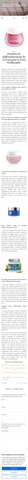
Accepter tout (14, 468)
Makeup (14, 51)
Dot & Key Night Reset (7, 377)
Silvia (5, 383)
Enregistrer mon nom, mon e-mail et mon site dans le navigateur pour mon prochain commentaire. (13, 425)
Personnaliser (14, 472)
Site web (3, 414)
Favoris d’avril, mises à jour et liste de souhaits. (14, 365)
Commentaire (4, 431)
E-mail (3, 407)
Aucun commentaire (22, 383)
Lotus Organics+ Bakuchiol (19, 377)
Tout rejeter (14, 476)
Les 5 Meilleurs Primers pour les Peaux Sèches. (14, 373)
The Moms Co (5, 379)
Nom (3, 399)
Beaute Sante (14, 5)
